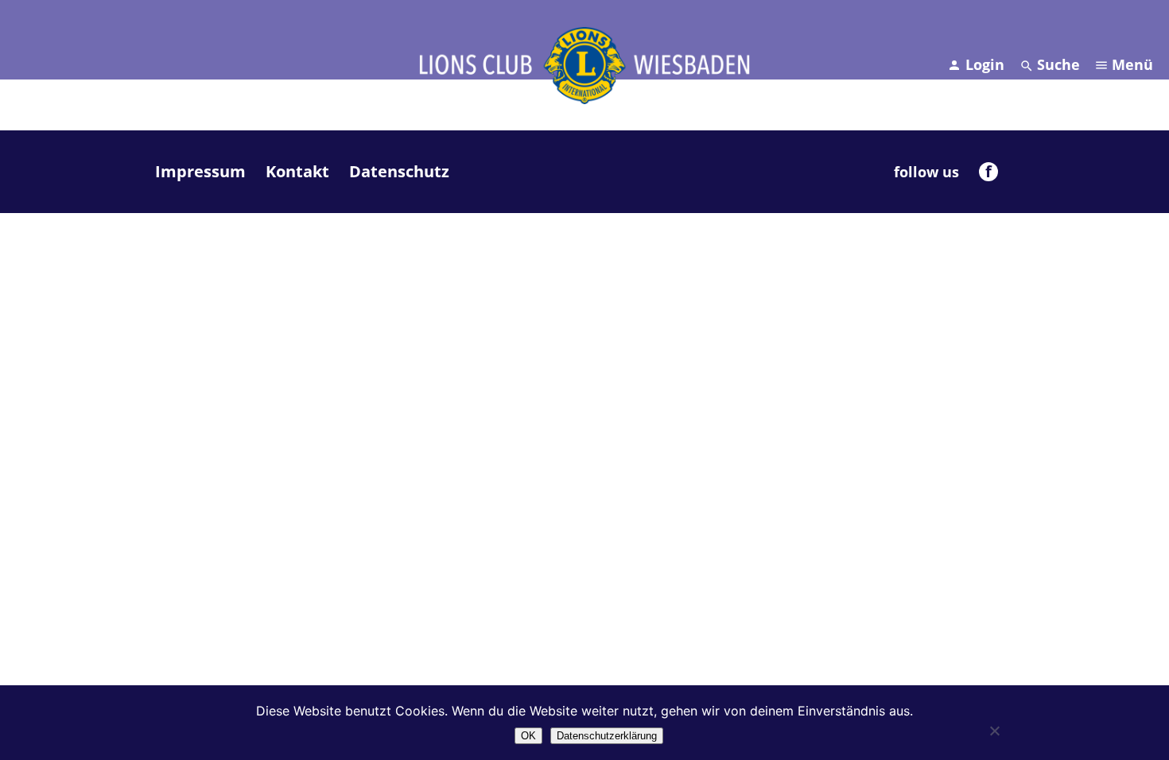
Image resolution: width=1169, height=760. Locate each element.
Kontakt (297, 171)
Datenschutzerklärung (607, 736)
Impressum (200, 171)
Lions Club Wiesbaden (585, 65)
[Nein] (994, 731)
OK (528, 736)
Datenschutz (399, 171)
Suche (1058, 64)
